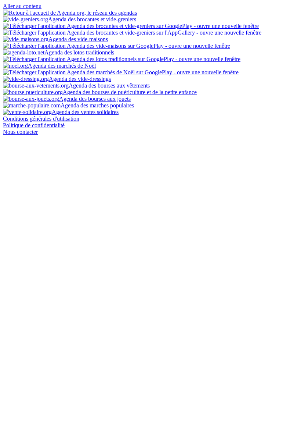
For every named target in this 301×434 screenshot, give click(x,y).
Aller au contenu (22, 6)
